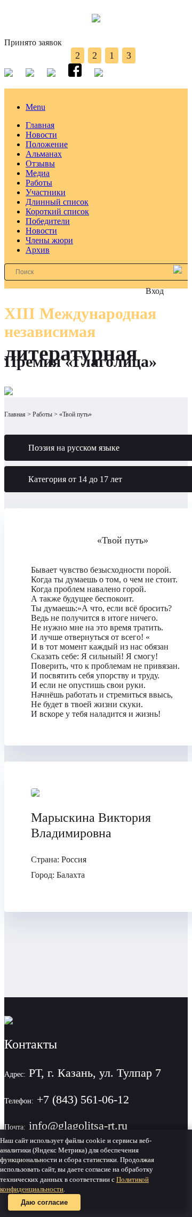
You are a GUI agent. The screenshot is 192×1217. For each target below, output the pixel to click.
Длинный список (57, 201)
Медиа (38, 173)
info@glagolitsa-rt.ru (78, 1125)
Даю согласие (44, 1202)
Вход (155, 290)
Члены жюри (49, 240)
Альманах (44, 153)
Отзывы (40, 163)
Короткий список (57, 211)
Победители (48, 221)
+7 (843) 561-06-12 (83, 1099)
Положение (47, 144)
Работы (39, 182)
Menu (35, 106)
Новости (41, 134)
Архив (38, 249)
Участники (46, 192)
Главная (40, 125)
